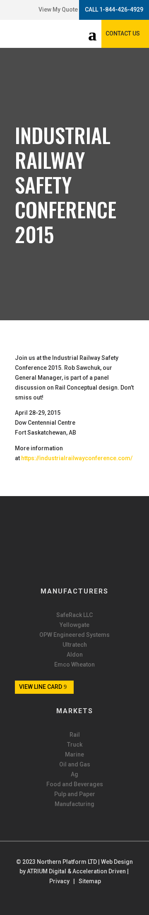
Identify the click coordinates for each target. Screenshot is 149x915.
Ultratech (74, 645)
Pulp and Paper (74, 794)
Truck (74, 745)
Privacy (59, 881)
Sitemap (90, 881)
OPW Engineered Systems (74, 635)
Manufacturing (74, 804)
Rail (75, 735)
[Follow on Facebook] (8, 10)
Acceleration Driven (99, 871)
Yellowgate (74, 625)
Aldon (75, 655)
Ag (74, 774)
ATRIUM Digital (46, 871)
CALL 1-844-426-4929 (114, 9)
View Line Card (40, 686)
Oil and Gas (74, 764)
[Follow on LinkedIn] (17, 10)
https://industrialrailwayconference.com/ (76, 458)
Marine (74, 755)
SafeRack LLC (74, 615)
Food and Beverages (74, 784)
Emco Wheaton (74, 665)
